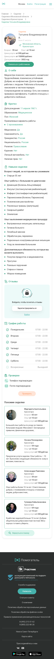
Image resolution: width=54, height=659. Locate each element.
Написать (27, 591)
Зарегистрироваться (27, 308)
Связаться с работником (19, 64)
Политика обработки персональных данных (27, 607)
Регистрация (40, 4)
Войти (30, 4)
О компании (27, 602)
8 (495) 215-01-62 (27, 622)
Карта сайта (27, 636)
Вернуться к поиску (20, 533)
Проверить (27, 394)
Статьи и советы (27, 598)
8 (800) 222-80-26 (27, 625)
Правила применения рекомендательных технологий (27, 617)
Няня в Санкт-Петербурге (27, 632)
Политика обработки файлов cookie (27, 612)
